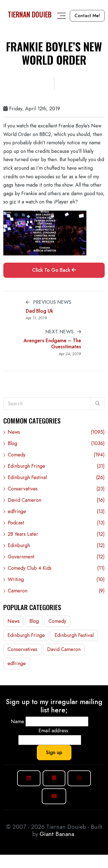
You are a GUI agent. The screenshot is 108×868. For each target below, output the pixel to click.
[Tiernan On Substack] (54, 778)
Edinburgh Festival (56, 477)
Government (56, 556)
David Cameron (56, 500)
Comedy (56, 454)
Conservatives (56, 488)
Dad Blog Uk (39, 311)
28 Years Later (56, 534)
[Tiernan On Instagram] (79, 778)
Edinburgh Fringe (56, 466)
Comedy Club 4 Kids (56, 568)
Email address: (54, 730)
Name (17, 721)
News (56, 432)
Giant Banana (57, 834)
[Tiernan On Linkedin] (28, 778)
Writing (56, 579)
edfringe (56, 511)
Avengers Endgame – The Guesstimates (52, 344)
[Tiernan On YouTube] (54, 796)
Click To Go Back (52, 270)
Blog (56, 443)
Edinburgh (56, 545)
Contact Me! (87, 15)
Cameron (56, 590)
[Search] (97, 403)
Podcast (56, 522)
